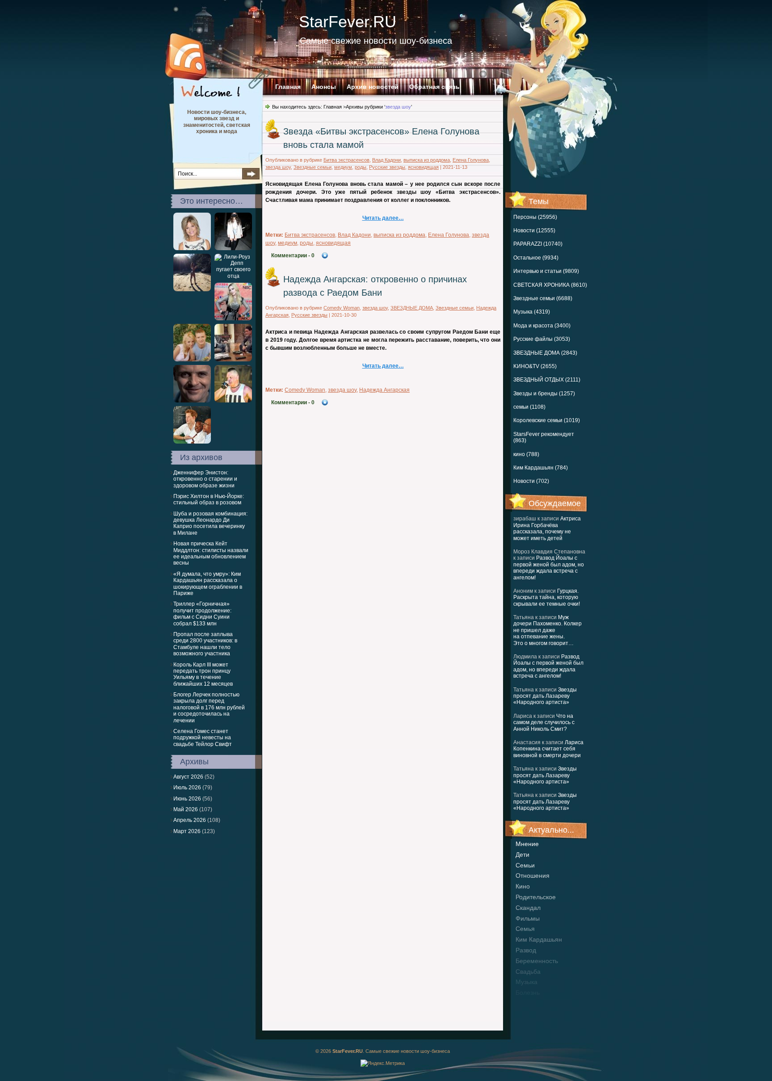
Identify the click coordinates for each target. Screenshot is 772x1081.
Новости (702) (531, 481)
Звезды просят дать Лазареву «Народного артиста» (545, 696)
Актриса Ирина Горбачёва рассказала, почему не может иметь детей (547, 528)
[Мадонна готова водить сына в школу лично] (233, 318)
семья (525, 928)
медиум (343, 167)
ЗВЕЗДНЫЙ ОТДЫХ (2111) (546, 380)
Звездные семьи (312, 167)
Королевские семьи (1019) (546, 420)
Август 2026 (188, 777)
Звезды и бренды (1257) (544, 393)
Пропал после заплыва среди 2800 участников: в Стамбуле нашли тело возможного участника (205, 644)
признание (532, 1003)
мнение (527, 843)
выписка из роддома (426, 160)
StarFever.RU (347, 22)
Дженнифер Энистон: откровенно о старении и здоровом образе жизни (205, 479)
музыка (526, 981)
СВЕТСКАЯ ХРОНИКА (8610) (550, 285)
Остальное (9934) (535, 258)
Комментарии (293, 255)
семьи (525, 865)
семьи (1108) (529, 407)
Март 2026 (187, 831)
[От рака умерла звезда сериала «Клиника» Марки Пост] (192, 248)
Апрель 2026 (189, 820)
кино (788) (526, 454)
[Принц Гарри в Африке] (192, 442)
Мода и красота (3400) (542, 326)
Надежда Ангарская (384, 390)
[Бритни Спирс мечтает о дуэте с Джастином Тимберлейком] (192, 359)
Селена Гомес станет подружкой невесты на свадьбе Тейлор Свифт (202, 737)
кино (523, 886)
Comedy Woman (341, 307)
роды (360, 167)
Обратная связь (434, 86)
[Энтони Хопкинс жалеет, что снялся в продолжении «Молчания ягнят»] (192, 401)
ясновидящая (423, 167)
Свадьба (528, 971)
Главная (288, 86)
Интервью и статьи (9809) (546, 271)
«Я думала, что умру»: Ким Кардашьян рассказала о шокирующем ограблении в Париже (207, 583)
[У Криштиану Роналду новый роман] (192, 289)
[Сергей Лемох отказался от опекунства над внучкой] (233, 401)
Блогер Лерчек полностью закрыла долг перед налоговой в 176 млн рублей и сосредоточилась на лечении (209, 707)
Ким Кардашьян (539, 939)
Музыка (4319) (531, 312)
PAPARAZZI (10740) (537, 244)
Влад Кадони (386, 160)
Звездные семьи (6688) (542, 298)
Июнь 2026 (187, 799)
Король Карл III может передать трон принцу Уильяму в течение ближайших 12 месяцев (203, 674)
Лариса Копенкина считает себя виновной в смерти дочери (548, 748)
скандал (528, 907)
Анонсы (323, 86)
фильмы (528, 918)
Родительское (536, 897)
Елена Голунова (471, 160)
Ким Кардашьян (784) (540, 468)
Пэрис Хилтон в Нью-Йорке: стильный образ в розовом (208, 499)
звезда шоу (278, 167)
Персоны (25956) (535, 217)
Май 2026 (185, 809)
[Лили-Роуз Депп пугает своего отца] (233, 276)
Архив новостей (373, 86)
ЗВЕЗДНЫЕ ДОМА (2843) (545, 353)
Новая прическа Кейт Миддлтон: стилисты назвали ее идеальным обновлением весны (210, 553)
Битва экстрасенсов (346, 160)
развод (526, 950)
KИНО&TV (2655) (535, 366)
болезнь (528, 992)
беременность (537, 960)
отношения (533, 875)
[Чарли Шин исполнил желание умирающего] (233, 359)
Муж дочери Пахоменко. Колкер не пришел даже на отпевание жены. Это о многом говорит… (547, 630)
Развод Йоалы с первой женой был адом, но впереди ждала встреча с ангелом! (548, 567)
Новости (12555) (534, 230)
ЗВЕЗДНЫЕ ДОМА (411, 307)
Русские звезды (387, 167)
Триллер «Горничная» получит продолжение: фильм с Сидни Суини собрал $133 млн (202, 613)
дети (522, 854)
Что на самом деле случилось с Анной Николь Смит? (544, 722)
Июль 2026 (187, 787)
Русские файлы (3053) (541, 339)
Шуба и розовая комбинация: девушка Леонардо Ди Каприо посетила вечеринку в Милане (210, 523)
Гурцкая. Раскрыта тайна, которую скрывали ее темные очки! (546, 597)
